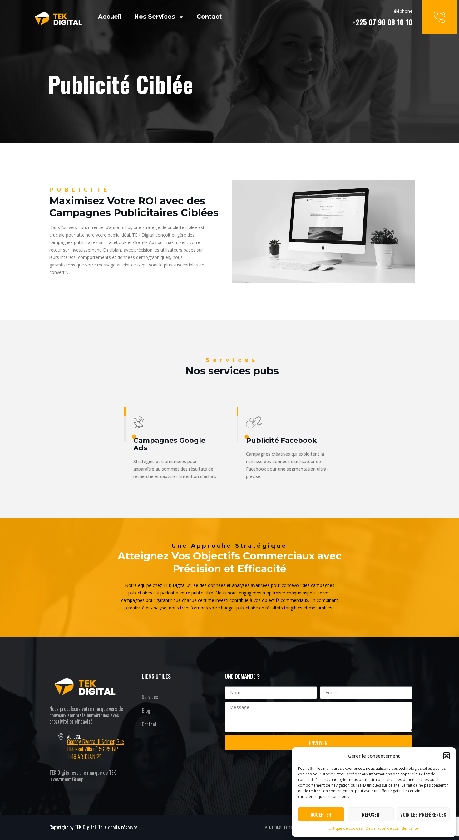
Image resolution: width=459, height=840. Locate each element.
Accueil (109, 16)
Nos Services (154, 16)
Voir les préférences (423, 814)
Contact (209, 16)
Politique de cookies (345, 828)
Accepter (321, 814)
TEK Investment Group (82, 776)
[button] (446, 756)
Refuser (370, 814)
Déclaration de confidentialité (392, 828)
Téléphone (401, 11)
